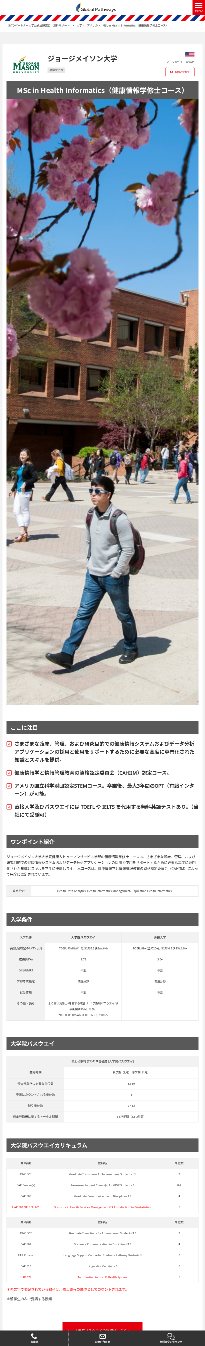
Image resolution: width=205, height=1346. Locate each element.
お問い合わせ (182, 72)
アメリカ (92, 25)
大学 (79, 25)
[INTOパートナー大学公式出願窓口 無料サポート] (96, 7)
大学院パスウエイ (83, 937)
